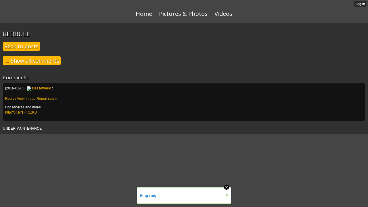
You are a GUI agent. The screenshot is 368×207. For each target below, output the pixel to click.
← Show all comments (31, 60)
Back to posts (21, 46)
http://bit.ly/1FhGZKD (21, 112)
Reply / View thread (20, 99)
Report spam (47, 99)
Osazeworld (41, 88)
